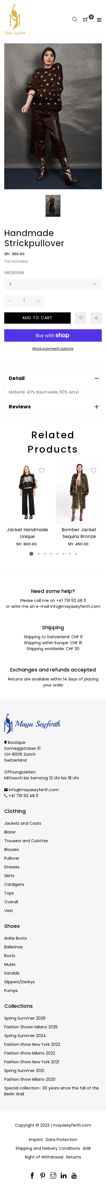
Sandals (12, 973)
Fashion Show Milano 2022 (29, 1053)
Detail (17, 378)
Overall (11, 902)
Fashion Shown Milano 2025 (31, 1027)
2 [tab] (38, 554)
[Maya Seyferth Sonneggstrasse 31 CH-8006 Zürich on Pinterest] (43, 1176)
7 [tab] (69, 554)
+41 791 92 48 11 (71, 600)
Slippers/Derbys (19, 982)
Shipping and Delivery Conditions (48, 1148)
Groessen (14, 272)
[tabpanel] (27, 504)
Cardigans (14, 884)
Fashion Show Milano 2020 (29, 1079)
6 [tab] (63, 554)
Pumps (11, 990)
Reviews (20, 406)
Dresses (12, 867)
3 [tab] (45, 554)
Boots (9, 956)
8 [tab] (76, 554)
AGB (87, 1148)
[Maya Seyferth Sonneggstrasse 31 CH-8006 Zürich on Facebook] (32, 1176)
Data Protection (61, 1139)
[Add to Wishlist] (80, 318)
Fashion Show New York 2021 (31, 1062)
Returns (73, 1157)
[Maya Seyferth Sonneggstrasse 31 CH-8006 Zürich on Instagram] (53, 1176)
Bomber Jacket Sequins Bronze (79, 533)
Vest (8, 910)
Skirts (9, 876)
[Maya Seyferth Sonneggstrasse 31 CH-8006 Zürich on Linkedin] (63, 1176)
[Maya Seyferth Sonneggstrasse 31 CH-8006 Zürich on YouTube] (74, 1176)
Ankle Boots (15, 938)
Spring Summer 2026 (25, 1018)
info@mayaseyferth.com (75, 606)
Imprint (36, 1139)
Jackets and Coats (22, 823)
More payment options (53, 348)
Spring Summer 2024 (25, 1035)
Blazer (10, 832)
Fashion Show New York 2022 (32, 1044)
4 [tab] (51, 554)
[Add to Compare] (96, 318)
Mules (10, 964)
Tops (9, 893)
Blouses (11, 849)
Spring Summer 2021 (24, 1070)
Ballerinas (13, 947)
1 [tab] (31, 554)
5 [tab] (57, 554)
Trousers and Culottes (26, 841)
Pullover (12, 858)
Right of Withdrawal (44, 1157)
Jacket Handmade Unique (27, 533)
